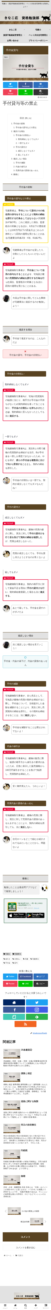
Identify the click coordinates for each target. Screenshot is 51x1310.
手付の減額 (20, 163)
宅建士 (7, 954)
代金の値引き (21, 167)
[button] (45, 650)
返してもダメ (23, 155)
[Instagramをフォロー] (37, 1010)
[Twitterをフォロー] (37, 1002)
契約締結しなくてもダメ (28, 139)
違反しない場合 (20, 159)
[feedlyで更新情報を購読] (37, 1017)
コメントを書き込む (25, 1247)
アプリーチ (36, 908)
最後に (16, 174)
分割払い (17, 959)
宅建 (26, 959)
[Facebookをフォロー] (14, 1010)
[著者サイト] (14, 1002)
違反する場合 (19, 131)
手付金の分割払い (23, 135)
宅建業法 (17, 954)
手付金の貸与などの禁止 (26, 127)
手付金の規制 (19, 123)
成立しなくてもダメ (26, 151)
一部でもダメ (23, 143)
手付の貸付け (21, 147)
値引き (7, 959)
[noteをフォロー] (14, 1017)
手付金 (7, 963)
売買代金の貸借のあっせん (27, 170)
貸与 (16, 963)
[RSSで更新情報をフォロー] (25, 1024)
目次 (22, 118)
